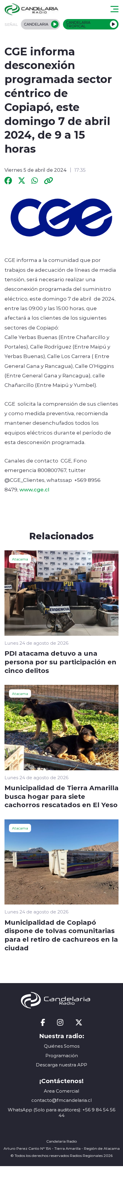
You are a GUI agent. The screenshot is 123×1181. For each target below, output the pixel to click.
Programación (61, 1055)
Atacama (20, 559)
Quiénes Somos (61, 1046)
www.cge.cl (34, 489)
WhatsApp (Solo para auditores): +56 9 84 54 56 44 (61, 1112)
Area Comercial (61, 1091)
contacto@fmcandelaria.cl (61, 1100)
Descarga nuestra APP (61, 1065)
